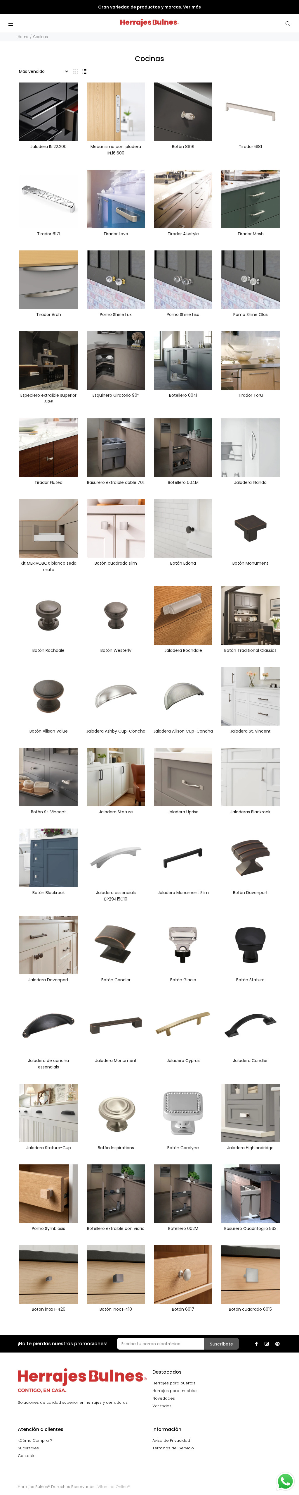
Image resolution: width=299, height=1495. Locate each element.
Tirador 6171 (48, 234)
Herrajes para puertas (173, 1383)
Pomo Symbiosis (48, 1228)
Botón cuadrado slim (116, 563)
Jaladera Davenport (48, 980)
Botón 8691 (183, 147)
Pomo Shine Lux (116, 314)
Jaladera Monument (116, 1060)
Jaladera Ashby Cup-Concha (115, 731)
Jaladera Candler (250, 1060)
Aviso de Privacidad (171, 1440)
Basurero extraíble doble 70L (116, 482)
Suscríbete (221, 1344)
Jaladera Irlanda (250, 482)
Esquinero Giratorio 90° (116, 395)
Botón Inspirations (116, 1148)
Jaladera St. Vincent (250, 731)
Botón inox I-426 (48, 1309)
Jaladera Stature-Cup (48, 1148)
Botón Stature (250, 980)
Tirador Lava (115, 234)
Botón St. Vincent (48, 812)
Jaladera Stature (116, 812)
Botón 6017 (183, 1309)
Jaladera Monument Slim (183, 893)
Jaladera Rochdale (183, 650)
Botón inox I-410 (116, 1309)
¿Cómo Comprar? (35, 1440)
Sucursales (28, 1448)
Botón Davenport (250, 893)
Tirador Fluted (48, 482)
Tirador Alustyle (183, 234)
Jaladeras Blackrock (250, 812)
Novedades (163, 1398)
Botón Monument (250, 563)
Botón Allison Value (48, 731)
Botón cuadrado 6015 (250, 1309)
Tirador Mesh (250, 234)
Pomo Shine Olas (250, 314)
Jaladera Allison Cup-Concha (183, 731)
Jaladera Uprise (183, 812)
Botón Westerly (115, 650)
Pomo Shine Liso (183, 314)
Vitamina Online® (114, 1486)
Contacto (27, 1455)
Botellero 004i (183, 395)
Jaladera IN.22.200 (48, 147)
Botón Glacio (183, 980)
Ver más (192, 7)
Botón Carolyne (183, 1148)
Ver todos (161, 1406)
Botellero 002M (183, 1228)
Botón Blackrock (48, 893)
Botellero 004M (183, 482)
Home (23, 36)
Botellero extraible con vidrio (116, 1228)
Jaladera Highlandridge (250, 1148)
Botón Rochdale (48, 650)
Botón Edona (183, 563)
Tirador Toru (250, 395)
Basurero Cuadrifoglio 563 (250, 1228)
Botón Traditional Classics (250, 650)
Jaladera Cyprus (183, 1060)
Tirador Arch (48, 314)
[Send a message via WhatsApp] (285, 1481)
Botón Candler (116, 980)
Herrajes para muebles (174, 1390)
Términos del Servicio (173, 1448)
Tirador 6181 (250, 147)
